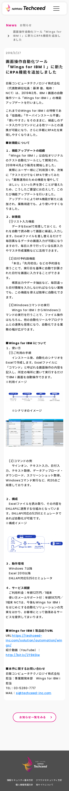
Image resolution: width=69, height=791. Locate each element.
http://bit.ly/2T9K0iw (23, 655)
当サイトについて (44, 784)
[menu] (56, 8)
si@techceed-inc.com (33, 693)
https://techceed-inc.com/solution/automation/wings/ (34, 640)
